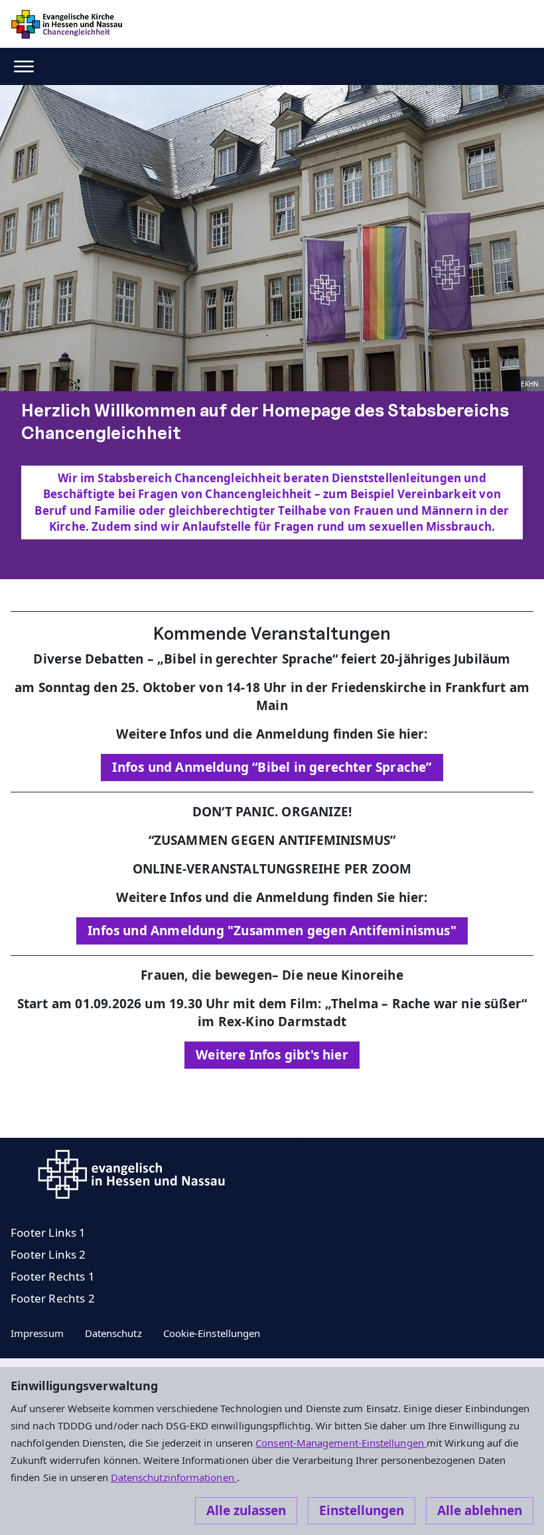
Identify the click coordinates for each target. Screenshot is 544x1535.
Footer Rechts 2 (53, 1298)
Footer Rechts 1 (53, 1276)
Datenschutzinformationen (174, 1477)
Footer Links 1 (48, 1232)
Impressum (37, 1333)
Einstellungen (361, 1510)
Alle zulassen (246, 1510)
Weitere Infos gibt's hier (272, 1054)
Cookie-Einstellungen (212, 1333)
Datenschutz (113, 1333)
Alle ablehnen (479, 1510)
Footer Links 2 (48, 1254)
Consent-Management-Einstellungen (341, 1442)
